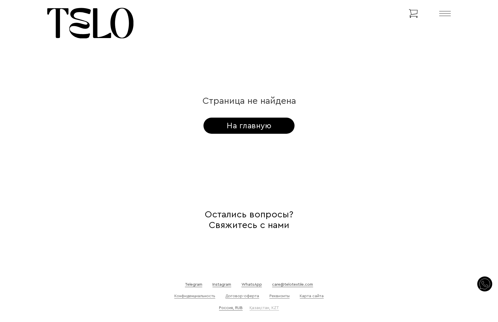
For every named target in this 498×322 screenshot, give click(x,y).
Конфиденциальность (194, 296)
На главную (249, 126)
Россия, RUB (231, 308)
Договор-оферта (242, 296)
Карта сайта (312, 296)
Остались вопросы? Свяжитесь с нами (249, 220)
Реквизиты (279, 296)
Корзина (394, 13)
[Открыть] (445, 13)
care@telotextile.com (292, 285)
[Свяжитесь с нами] (484, 284)
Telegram (193, 285)
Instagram (221, 285)
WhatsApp (252, 285)
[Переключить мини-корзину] (413, 13)
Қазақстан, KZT (264, 308)
